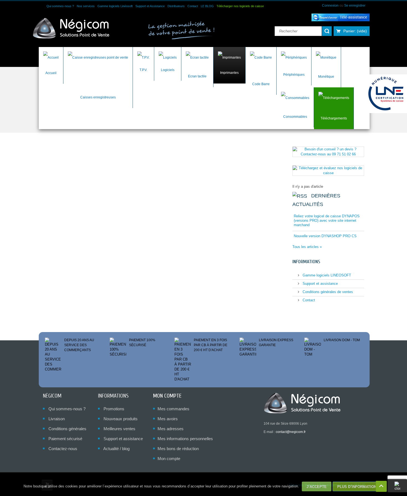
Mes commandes (173, 408)
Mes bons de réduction (178, 448)
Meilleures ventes (119, 428)
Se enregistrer (354, 5)
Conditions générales (67, 428)
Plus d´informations (358, 487)
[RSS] (299, 196)
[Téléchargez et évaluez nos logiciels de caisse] (328, 170)
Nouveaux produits (121, 418)
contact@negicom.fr (291, 432)
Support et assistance (320, 283)
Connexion (330, 5)
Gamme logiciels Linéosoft (115, 6)
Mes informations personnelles (185, 438)
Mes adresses (171, 428)
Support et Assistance (150, 6)
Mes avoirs (168, 418)
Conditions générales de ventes (327, 292)
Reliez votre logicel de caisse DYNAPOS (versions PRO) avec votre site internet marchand (327, 220)
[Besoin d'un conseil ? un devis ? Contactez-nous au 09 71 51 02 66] (328, 151)
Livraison (56, 418)
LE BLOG (207, 6)
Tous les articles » (307, 247)
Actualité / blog (116, 448)
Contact (192, 6)
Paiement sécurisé (65, 438)
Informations (306, 262)
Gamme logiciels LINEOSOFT (326, 275)
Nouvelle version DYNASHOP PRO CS (325, 236)
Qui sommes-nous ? (60, 6)
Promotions (114, 408)
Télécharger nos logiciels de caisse (240, 6)
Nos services (86, 6)
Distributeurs (176, 6)
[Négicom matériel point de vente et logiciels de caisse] (71, 29)
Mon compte (167, 396)
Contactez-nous (62, 448)
